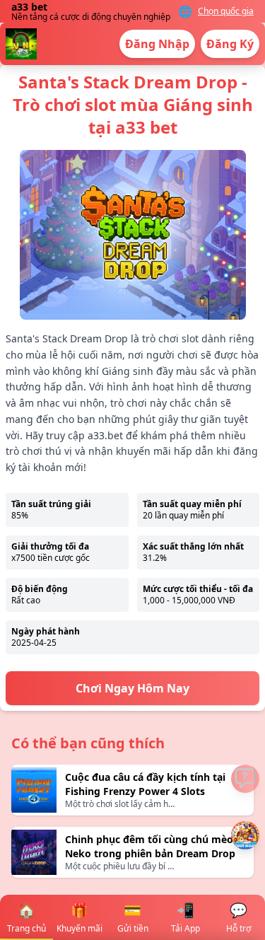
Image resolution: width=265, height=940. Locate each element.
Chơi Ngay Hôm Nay (132, 688)
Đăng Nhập (157, 44)
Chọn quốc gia (226, 11)
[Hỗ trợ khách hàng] (245, 779)
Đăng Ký (230, 44)
